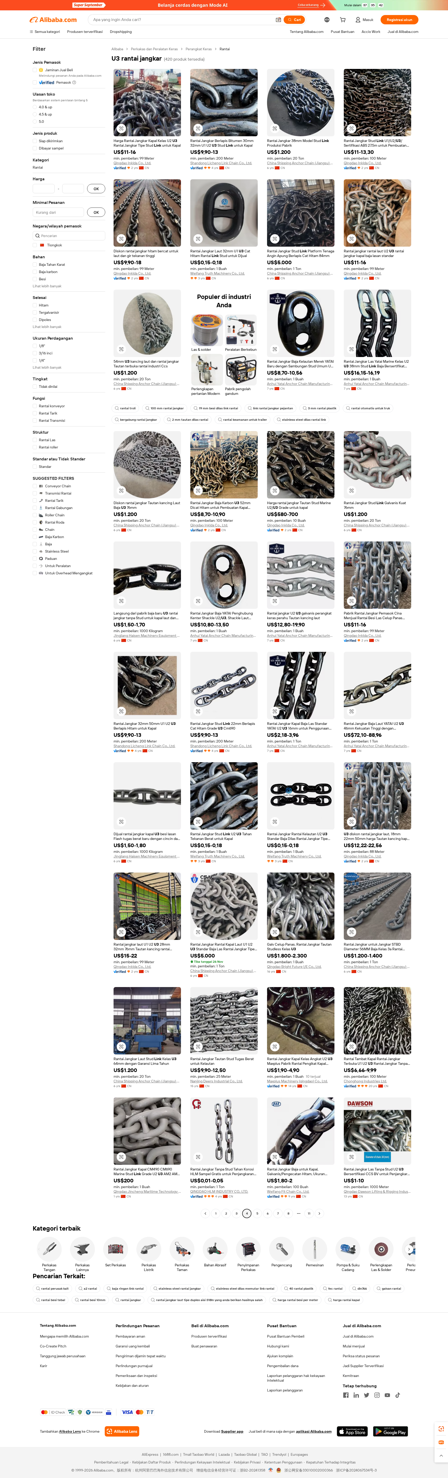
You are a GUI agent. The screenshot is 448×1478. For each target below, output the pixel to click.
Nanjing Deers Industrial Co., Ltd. (216, 1081)
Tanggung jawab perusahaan (63, 1356)
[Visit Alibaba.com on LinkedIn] (356, 1395)
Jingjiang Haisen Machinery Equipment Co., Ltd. (147, 635)
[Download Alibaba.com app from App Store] (352, 1431)
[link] (441, 1429)
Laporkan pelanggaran (285, 1390)
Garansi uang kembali (133, 1346)
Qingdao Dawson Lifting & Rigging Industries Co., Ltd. (377, 1191)
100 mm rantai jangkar (167, 408)
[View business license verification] (270, 1470)
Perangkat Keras (199, 49)
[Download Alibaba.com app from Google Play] (390, 1431)
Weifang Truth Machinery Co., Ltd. (217, 273)
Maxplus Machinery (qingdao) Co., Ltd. (297, 1081)
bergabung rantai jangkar (138, 420)
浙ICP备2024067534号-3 (356, 1470)
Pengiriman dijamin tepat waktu (141, 1356)
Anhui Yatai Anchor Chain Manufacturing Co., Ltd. (300, 384)
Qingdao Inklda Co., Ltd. (132, 163)
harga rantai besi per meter (298, 1300)
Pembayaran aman (130, 1336)
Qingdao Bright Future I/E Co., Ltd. (294, 967)
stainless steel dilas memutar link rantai (245, 1288)
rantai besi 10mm (93, 1300)
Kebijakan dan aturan (132, 1385)
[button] (278, 20)
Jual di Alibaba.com (358, 1336)
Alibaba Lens (70, 1431)
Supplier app (232, 1431)
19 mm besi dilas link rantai (218, 408)
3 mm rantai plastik (322, 408)
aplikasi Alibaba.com (314, 1431)
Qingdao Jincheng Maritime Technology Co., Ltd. (147, 1191)
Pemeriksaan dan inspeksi (136, 1376)
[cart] (344, 20)
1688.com (171, 1454)
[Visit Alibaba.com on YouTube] (387, 1395)
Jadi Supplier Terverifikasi (363, 1366)
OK (96, 189)
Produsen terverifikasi (209, 1336)
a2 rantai (90, 1288)
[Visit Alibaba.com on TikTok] (398, 1395)
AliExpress (150, 1454)
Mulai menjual (354, 1346)
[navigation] (69, 632)
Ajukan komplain (280, 1356)
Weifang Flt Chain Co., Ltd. (288, 1191)
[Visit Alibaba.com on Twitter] (366, 1395)
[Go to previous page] (205, 1213)
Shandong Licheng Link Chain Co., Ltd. (221, 163)
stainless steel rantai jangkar (180, 1288)
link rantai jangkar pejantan (273, 408)
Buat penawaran (204, 1346)
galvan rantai (391, 1288)
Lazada (224, 1454)
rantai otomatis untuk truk (370, 408)
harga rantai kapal (346, 1300)
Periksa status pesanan (361, 1356)
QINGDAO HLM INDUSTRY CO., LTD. (219, 1191)
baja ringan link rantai (128, 1288)
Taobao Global (245, 1454)
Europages (299, 1454)
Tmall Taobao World (198, 1454)
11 (309, 1213)
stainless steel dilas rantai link (304, 420)
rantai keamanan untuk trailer (245, 420)
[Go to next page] (319, 1213)
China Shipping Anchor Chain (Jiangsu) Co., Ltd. (300, 163)
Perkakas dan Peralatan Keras (154, 49)
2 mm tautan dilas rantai (190, 420)
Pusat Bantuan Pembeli (285, 1336)
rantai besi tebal (53, 1300)
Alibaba (117, 49)
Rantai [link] (225, 49)
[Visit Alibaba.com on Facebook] (346, 1395)
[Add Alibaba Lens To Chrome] (122, 1431)
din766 (362, 1288)
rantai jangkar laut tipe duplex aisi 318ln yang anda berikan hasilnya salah (209, 1300)
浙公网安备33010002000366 (308, 1470)
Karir (43, 1366)
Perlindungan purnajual (134, 1366)
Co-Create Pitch (53, 1346)
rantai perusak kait (55, 1288)
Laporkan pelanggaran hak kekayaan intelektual (296, 1378)
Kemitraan (351, 1376)
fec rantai (335, 1288)
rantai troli (128, 408)
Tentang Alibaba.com (58, 1325)
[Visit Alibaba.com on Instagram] (377, 1395)
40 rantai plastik (301, 1288)
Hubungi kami (278, 1346)
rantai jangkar (131, 1300)
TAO (264, 1454)
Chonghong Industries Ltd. (365, 1081)
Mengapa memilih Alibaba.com (64, 1336)
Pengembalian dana (282, 1366)
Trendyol (279, 1454)
